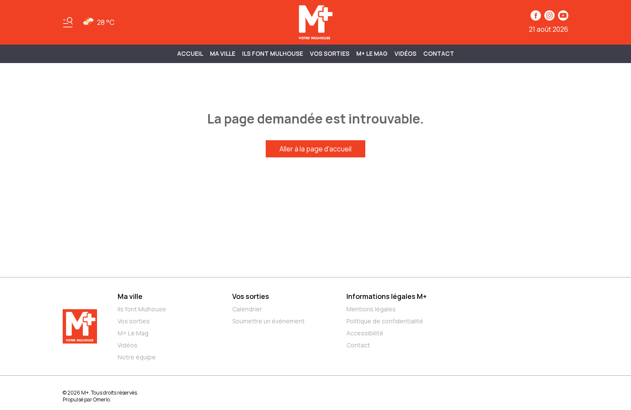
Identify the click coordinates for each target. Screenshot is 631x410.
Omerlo (101, 399)
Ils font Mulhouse (142, 309)
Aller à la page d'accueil (315, 149)
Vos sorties (329, 53)
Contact (438, 53)
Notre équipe (137, 357)
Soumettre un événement (268, 321)
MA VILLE (222, 53)
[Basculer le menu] (68, 22)
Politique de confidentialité (384, 321)
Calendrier (247, 309)
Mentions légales (371, 309)
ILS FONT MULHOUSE (272, 53)
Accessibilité (364, 333)
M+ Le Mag (372, 53)
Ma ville (130, 296)
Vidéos (405, 53)
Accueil (190, 53)
